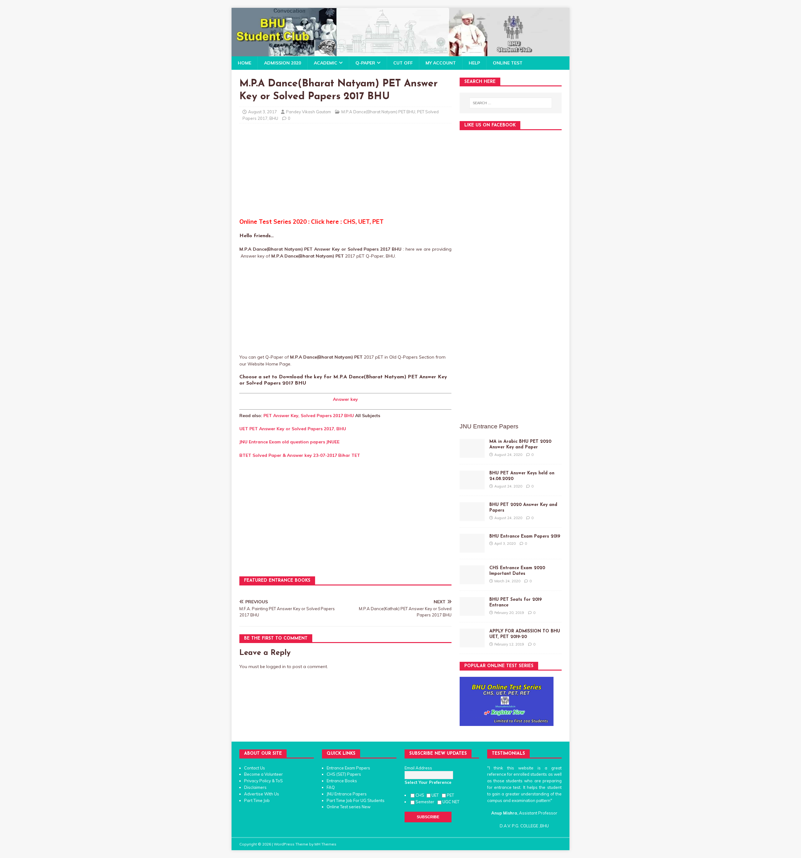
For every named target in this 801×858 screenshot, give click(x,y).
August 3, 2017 (262, 111)
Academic (325, 63)
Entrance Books (342, 780)
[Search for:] (511, 103)
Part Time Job (257, 800)
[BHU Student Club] (400, 53)
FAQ (331, 787)
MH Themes (325, 844)
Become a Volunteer (263, 774)
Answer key (345, 399)
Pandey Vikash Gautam (308, 111)
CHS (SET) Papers (344, 774)
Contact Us (254, 767)
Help (474, 63)
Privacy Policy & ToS (263, 780)
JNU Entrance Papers (347, 793)
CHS (420, 795)
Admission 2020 (282, 63)
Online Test (508, 63)
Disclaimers (255, 787)
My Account (441, 63)
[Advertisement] (345, 173)
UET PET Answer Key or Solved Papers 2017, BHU (292, 429)
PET (451, 795)
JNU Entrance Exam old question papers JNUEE (289, 442)
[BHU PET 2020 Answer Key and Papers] (472, 517)
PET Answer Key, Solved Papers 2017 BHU (308, 415)
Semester (426, 801)
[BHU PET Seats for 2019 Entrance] (472, 612)
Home (244, 63)
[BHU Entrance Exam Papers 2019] (472, 549)
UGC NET (450, 801)
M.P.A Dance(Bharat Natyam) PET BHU (378, 111)
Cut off (403, 63)
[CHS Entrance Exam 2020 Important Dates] (472, 581)
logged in (276, 666)
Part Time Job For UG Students (356, 800)
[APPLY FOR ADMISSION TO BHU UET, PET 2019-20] (472, 644)
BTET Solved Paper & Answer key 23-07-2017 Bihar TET (299, 455)
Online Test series (344, 806)
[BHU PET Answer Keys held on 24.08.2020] (472, 486)
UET (436, 795)
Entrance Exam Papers (348, 767)
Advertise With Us (261, 793)
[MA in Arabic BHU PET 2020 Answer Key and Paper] (472, 454)
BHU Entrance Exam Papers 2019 (524, 536)
